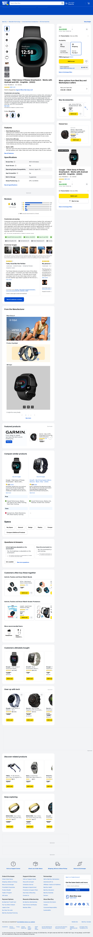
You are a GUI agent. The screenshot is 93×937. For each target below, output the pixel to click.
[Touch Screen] (15, 165)
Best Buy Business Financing (10, 913)
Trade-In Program (7, 892)
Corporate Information (50, 902)
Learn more (73, 897)
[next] (51, 115)
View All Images (16, 476)
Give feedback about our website (26, 922)
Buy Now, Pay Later (7, 910)
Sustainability (47, 910)
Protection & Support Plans (30, 890)
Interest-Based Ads (23, 927)
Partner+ (46, 895)
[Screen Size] (14, 161)
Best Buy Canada (86, 922)
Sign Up (77, 889)
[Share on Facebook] (79, 904)
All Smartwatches (44, 21)
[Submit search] (62, 3)
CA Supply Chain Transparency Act (84, 927)
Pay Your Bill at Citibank (8, 904)
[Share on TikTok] (75, 904)
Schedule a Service (28, 884)
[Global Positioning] (18, 180)
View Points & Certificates (30, 904)
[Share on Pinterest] (83, 904)
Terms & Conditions (12, 927)
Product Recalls (6, 890)
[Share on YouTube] (67, 904)
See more (6, 106)
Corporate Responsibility (50, 907)
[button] (70, 31)
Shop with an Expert (28, 882)
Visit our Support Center (29, 879)
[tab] (9, 527)
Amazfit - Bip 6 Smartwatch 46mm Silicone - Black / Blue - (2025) (40, 481)
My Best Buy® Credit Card (9, 902)
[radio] (64, 48)
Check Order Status (7, 879)
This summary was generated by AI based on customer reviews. (20, 233)
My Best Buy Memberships (30, 902)
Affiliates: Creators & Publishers (52, 884)
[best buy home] (5, 3)
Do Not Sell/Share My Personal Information (47, 927)
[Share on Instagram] (71, 904)
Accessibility (5, 926)
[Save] (86, 61)
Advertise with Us (48, 882)
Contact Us (26, 895)
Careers (46, 904)
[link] (14, 299)
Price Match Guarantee (8, 887)
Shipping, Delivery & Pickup (9, 882)
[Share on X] (87, 904)
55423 (71, 57)
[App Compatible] (17, 173)
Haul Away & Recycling (29, 892)
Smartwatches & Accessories (30, 21)
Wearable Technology (14, 21)
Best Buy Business (48, 892)
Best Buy (4, 21)
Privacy (18, 926)
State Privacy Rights (29, 928)
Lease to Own (6, 907)
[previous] (5, 115)
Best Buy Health (48, 887)
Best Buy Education (49, 890)
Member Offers (27, 907)
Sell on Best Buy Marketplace (51, 879)
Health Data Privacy (36, 928)
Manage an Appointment (30, 887)
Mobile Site (75, 922)
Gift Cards (5, 895)
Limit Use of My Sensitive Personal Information (61, 927)
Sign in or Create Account (73, 877)
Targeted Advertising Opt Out (73, 928)
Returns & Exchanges (8, 884)
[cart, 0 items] (89, 3)
